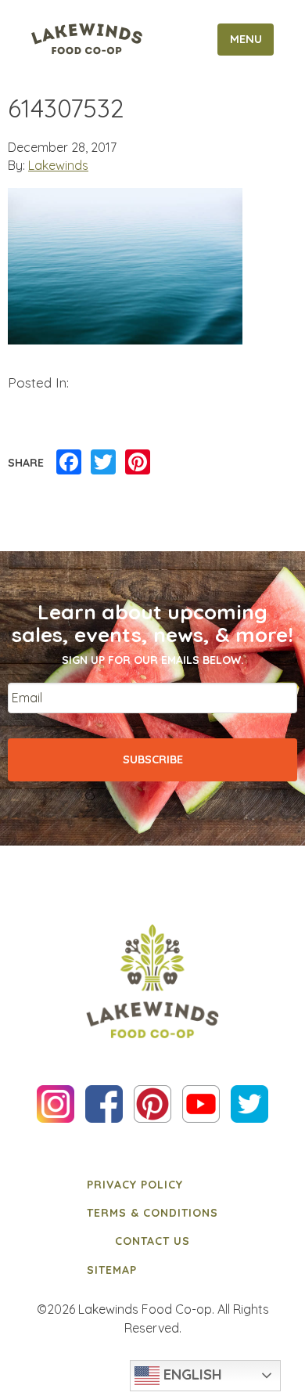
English (191, 1374)
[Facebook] (68, 462)
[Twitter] (103, 462)
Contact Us (152, 1241)
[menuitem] (152, 1184)
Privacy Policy (135, 1185)
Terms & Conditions (152, 1213)
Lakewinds (58, 165)
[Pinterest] (137, 462)
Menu (246, 39)
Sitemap (112, 1270)
